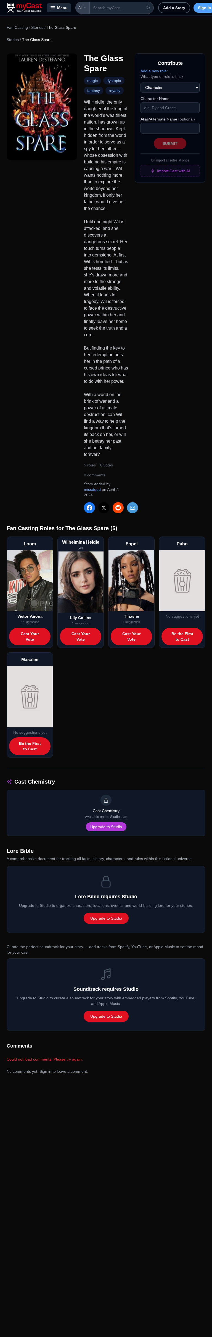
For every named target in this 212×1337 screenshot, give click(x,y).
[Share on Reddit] (118, 507)
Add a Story (174, 8)
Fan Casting (17, 27)
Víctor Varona (30, 616)
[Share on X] (103, 507)
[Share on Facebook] (89, 507)
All (80, 8)
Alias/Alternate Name (168, 119)
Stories (37, 27)
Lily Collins (80, 617)
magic (92, 80)
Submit (170, 143)
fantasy (93, 90)
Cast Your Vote (30, 636)
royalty (114, 90)
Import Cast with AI (173, 171)
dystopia (114, 80)
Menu (62, 8)
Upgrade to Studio (106, 827)
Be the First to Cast (182, 636)
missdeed (92, 489)
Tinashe (131, 616)
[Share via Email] (132, 507)
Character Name (155, 98)
